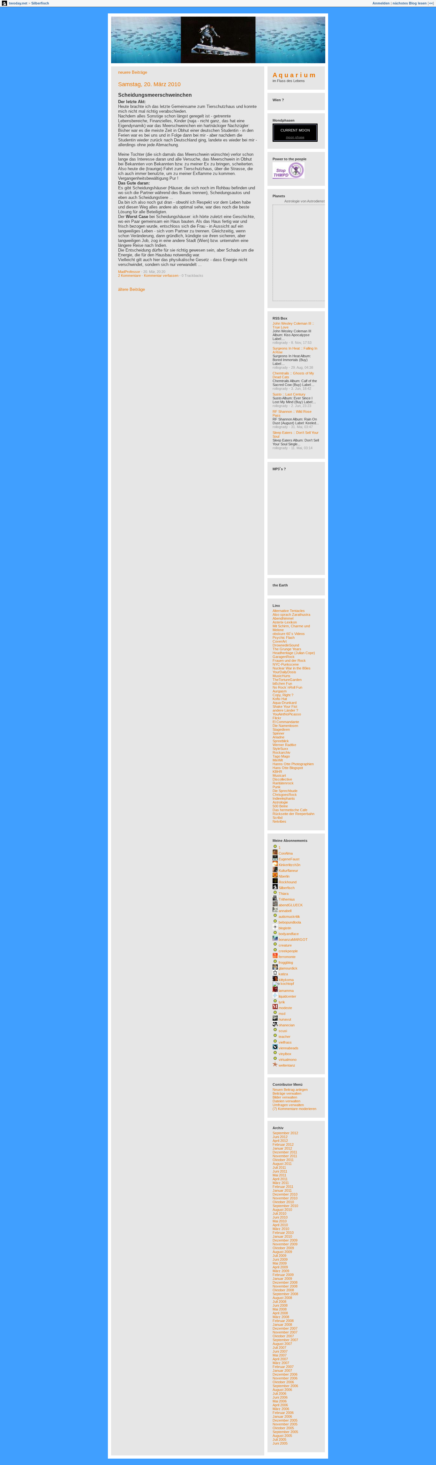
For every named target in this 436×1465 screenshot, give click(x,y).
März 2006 (281, 1409)
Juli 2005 (279, 1439)
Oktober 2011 (283, 1160)
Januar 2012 (282, 1148)
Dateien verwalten (286, 1101)
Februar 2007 (283, 1367)
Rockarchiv (281, 752)
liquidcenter (287, 996)
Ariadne (278, 737)
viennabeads (288, 1048)
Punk (277, 787)
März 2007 (281, 1363)
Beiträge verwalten (287, 1093)
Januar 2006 (282, 1416)
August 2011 (282, 1164)
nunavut (285, 1019)
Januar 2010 (282, 1236)
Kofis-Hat (280, 699)
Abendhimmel (283, 618)
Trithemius (287, 899)
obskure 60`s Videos (289, 634)
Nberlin (284, 876)
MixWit (278, 760)
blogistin (285, 928)
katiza (283, 974)
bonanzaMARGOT (293, 939)
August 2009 (282, 1252)
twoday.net (18, 3)
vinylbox (285, 1054)
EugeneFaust (289, 859)
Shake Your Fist (285, 706)
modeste (285, 1008)
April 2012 (280, 1141)
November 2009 (285, 1244)
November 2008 (285, 1286)
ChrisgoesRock (285, 795)
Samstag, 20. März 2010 (149, 84)
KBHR (277, 772)
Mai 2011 (279, 1175)
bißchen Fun (282, 683)
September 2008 (285, 1294)
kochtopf (287, 983)
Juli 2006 (279, 1393)
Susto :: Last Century (289, 394)
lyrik (282, 1002)
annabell (285, 911)
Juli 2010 (279, 1213)
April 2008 (280, 1313)
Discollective (282, 779)
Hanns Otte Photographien (293, 764)
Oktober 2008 (283, 1290)
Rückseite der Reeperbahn (293, 814)
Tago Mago (281, 756)
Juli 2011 (279, 1167)
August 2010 (282, 1210)
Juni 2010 (280, 1217)
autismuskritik (289, 916)
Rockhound (288, 882)
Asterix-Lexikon (285, 622)
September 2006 (285, 1386)
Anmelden (381, 3)
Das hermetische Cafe (290, 810)
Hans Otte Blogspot (288, 768)
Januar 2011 (282, 1190)
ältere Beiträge (131, 289)
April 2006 (280, 1405)
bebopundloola (290, 922)
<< (431, 3)
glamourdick (288, 968)
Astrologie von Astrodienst (304, 201)
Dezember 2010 (285, 1194)
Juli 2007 (279, 1347)
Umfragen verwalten (288, 1105)
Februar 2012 (283, 1144)
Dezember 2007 (285, 1328)
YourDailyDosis (284, 672)
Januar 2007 (282, 1370)
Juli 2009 (279, 1255)
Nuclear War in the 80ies (292, 668)
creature (285, 945)
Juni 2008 (280, 1305)
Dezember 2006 (285, 1374)
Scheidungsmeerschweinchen (155, 95)
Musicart (279, 775)
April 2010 (280, 1225)
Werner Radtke (284, 745)
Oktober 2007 (283, 1336)
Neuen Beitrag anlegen (290, 1089)
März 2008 (281, 1317)
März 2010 (281, 1229)
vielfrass (285, 1042)
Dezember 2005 (285, 1420)
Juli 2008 (279, 1301)
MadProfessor (129, 272)
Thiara (284, 893)
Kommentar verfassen (161, 275)
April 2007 (280, 1359)
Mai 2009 (280, 1263)
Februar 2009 (283, 1275)
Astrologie (280, 802)
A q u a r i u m (294, 75)
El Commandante (286, 722)
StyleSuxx (280, 749)
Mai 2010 (280, 1221)
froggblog (286, 962)
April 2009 (280, 1267)
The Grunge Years (287, 649)
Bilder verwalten (285, 1097)
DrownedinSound (286, 645)
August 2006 (282, 1390)
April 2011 (280, 1179)
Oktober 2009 (283, 1248)
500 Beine (280, 806)
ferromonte (287, 957)
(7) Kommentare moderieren (294, 1109)
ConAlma (286, 853)
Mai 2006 (280, 1401)
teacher (284, 1036)
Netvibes (279, 821)
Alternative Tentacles (289, 611)
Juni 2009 (280, 1259)
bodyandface (289, 934)
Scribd (277, 817)
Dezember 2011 (285, 1152)
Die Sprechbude (285, 791)
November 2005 (285, 1424)
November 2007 (285, 1332)
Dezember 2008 (285, 1282)
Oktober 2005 (283, 1428)
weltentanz (287, 1065)
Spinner (278, 733)
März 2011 (281, 1183)
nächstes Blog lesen (410, 3)
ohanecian (287, 1025)
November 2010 (285, 1198)
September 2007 (285, 1340)
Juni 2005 (280, 1443)
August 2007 (282, 1344)
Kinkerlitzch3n (289, 865)
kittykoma (286, 980)
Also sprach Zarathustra (291, 614)
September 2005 (285, 1432)
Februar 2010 (283, 1233)
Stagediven (281, 729)
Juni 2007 (280, 1351)
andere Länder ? (285, 710)
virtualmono (288, 1059)
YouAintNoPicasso (287, 714)
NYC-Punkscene (286, 664)
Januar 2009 (282, 1278)
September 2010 (285, 1206)
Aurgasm (280, 691)
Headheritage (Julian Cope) (294, 653)
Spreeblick (281, 741)
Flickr (277, 718)
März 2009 (281, 1271)
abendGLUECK (291, 905)
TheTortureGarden (287, 680)
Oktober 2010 (283, 1202)
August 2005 (282, 1436)
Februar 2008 (283, 1321)
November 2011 (285, 1156)
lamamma (286, 991)
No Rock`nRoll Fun (287, 687)
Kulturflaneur (288, 870)
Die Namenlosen (285, 726)
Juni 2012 (280, 1137)
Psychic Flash (284, 637)
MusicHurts (281, 676)
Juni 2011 (280, 1171)
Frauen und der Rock (289, 660)
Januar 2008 (282, 1324)
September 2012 (285, 1133)
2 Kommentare (129, 275)
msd (282, 1014)
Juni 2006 (280, 1397)
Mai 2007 (280, 1355)
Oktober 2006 (283, 1382)
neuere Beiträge (132, 72)
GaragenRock (284, 657)
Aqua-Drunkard (285, 703)
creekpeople (288, 951)
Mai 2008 (280, 1309)
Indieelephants (284, 798)
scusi (283, 1031)
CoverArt (280, 641)
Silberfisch (40, 3)
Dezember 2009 (285, 1240)
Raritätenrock (283, 783)
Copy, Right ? (283, 695)
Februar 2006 (283, 1413)
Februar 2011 (283, 1187)
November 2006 (285, 1378)
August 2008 (282, 1298)
